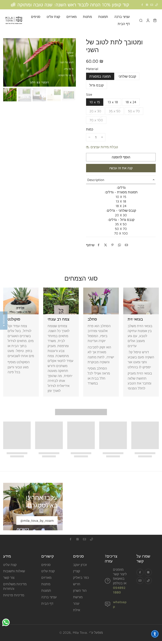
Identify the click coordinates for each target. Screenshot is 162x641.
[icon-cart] (154, 20)
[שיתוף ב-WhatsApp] (119, 244)
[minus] (89, 137)
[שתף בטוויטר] (105, 244)
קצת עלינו (10, 565)
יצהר (76, 603)
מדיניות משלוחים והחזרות (15, 586)
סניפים (46, 565)
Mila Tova (80, 632)
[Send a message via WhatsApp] (6, 622)
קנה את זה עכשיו (121, 168)
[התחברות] (147, 20)
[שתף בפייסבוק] (98, 244)
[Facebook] (142, 5)
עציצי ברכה (49, 597)
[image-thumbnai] (10, 94)
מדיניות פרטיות (13, 595)
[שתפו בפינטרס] (112, 244)
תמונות (46, 590)
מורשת (78, 597)
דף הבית (47, 603)
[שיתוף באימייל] (126, 244)
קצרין (76, 571)
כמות (89, 129)
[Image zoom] (39, 62)
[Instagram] (147, 5)
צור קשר (8, 577)
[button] (121, 157)
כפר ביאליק (81, 577)
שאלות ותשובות (14, 571)
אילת (76, 610)
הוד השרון (80, 590)
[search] (140, 20)
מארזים (46, 577)
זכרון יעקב (80, 565)
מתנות (45, 584)
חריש (76, 584)
